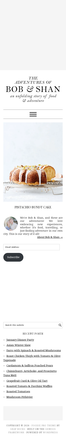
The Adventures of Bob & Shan (33, 88)
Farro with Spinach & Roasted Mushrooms (34, 350)
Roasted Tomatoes (18, 391)
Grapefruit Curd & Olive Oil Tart (27, 380)
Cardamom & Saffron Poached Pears (30, 365)
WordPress (50, 432)
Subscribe (13, 257)
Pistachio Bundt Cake (33, 207)
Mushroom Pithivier (20, 397)
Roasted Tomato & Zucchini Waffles (29, 386)
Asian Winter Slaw (19, 345)
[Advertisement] (33, 35)
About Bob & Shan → (50, 237)
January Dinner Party (20, 339)
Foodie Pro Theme (44, 425)
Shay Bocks (17, 429)
